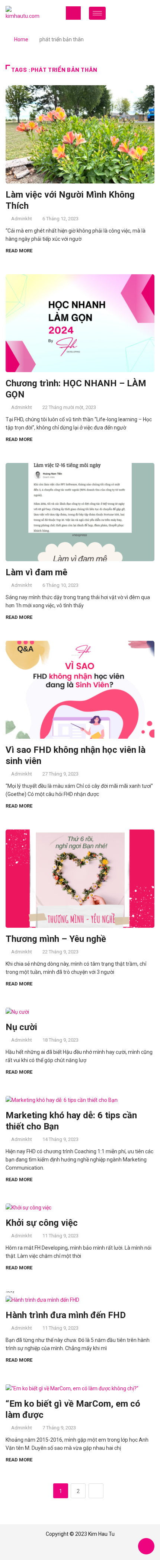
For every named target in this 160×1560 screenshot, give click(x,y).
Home (21, 39)
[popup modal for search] (142, 13)
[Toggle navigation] (73, 13)
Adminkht (21, 218)
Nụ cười (21, 1027)
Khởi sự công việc (42, 1223)
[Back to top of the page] (146, 1547)
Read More (19, 250)
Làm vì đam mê (36, 572)
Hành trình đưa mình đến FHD (66, 1315)
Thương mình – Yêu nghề (56, 939)
